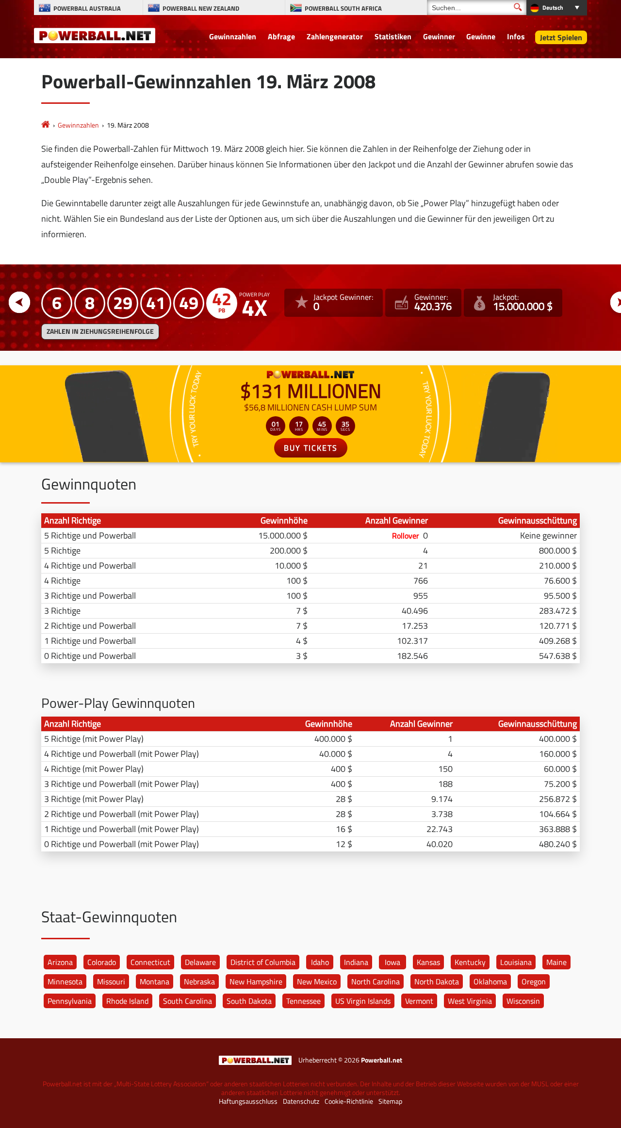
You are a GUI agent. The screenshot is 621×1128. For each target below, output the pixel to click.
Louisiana (516, 962)
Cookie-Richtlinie (349, 1101)
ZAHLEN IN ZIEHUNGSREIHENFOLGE (100, 331)
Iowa (392, 962)
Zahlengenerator (335, 36)
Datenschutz (301, 1101)
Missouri (111, 981)
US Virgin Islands (363, 1001)
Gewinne (480, 36)
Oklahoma (490, 981)
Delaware (200, 962)
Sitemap (390, 1101)
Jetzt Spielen (561, 37)
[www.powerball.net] (94, 35)
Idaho (320, 962)
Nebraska (199, 981)
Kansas (428, 962)
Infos (516, 36)
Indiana (356, 962)
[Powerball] (45, 125)
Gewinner (439, 36)
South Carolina (187, 1001)
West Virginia (470, 1001)
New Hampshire (255, 981)
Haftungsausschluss (248, 1101)
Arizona (60, 962)
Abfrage (281, 36)
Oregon (534, 981)
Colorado (101, 962)
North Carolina (375, 981)
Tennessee (303, 1001)
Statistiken (393, 36)
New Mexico (317, 981)
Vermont (419, 1001)
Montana (154, 981)
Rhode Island (127, 1001)
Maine (556, 962)
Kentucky (470, 962)
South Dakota (249, 1001)
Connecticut (150, 962)
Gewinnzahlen (232, 36)
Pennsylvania (70, 1001)
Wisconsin (523, 1001)
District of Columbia (262, 962)
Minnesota (65, 981)
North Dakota (436, 981)
